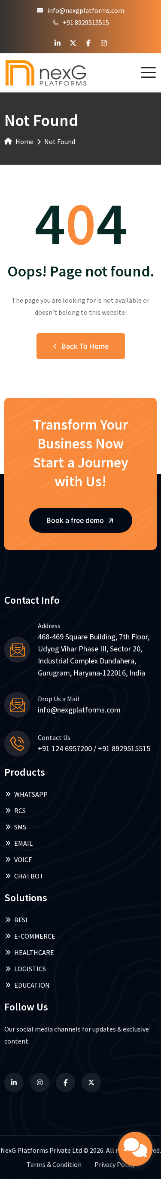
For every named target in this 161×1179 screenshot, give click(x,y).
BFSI (20, 919)
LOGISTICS (30, 968)
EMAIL (23, 843)
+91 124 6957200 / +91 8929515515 (94, 748)
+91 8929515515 (86, 22)
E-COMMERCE (34, 936)
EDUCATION (32, 985)
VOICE (23, 859)
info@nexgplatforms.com (85, 10)
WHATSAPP (31, 794)
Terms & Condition (54, 1164)
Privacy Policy (114, 1164)
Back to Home (85, 346)
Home (24, 141)
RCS (20, 810)
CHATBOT (29, 876)
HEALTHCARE (34, 952)
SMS (20, 827)
